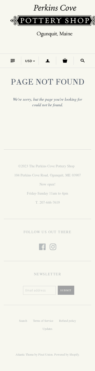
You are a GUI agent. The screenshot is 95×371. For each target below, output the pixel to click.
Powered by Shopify (66, 354)
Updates (47, 329)
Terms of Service (43, 321)
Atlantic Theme (24, 354)
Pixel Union (45, 354)
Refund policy (67, 321)
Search (23, 321)
